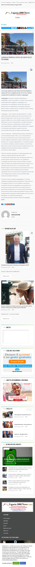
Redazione (9, 2)
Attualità (5, 521)
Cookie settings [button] (7, 563)
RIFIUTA (23, 563)
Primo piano (6, 518)
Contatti (13, 2)
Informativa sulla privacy (9, 560)
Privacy (26, 2)
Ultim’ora (5, 531)
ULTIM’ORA (5, 282)
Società (5, 523)
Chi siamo (3, 2)
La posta (5, 533)
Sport (4, 526)
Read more (6, 276)
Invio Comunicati (20, 2)
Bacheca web (7, 528)
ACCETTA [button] (16, 563)
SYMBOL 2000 (31, 2)
